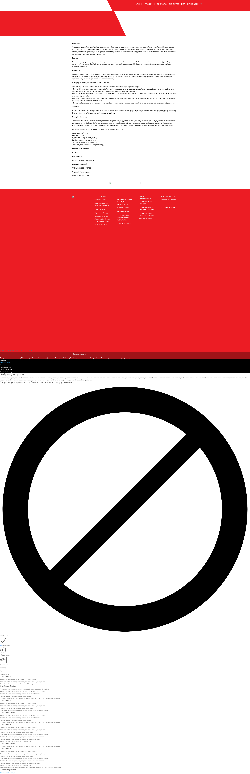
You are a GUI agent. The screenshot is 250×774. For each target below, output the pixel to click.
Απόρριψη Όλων (5, 362)
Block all (5, 636)
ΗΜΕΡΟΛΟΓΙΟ (160, 4)
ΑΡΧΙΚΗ (139, 4)
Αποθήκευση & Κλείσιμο (7, 773)
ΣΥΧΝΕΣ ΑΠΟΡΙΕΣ (168, 207)
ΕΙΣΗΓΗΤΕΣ (174, 4)
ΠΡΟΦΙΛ (148, 4)
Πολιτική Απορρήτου (145, 201)
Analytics (5, 665)
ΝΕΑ (183, 4)
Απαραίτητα (6, 645)
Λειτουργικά (5, 655)
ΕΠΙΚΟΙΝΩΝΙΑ (193, 4)
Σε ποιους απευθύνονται (168, 199)
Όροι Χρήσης (143, 203)
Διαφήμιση (5, 674)
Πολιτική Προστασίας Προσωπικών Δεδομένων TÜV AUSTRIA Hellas (146, 216)
